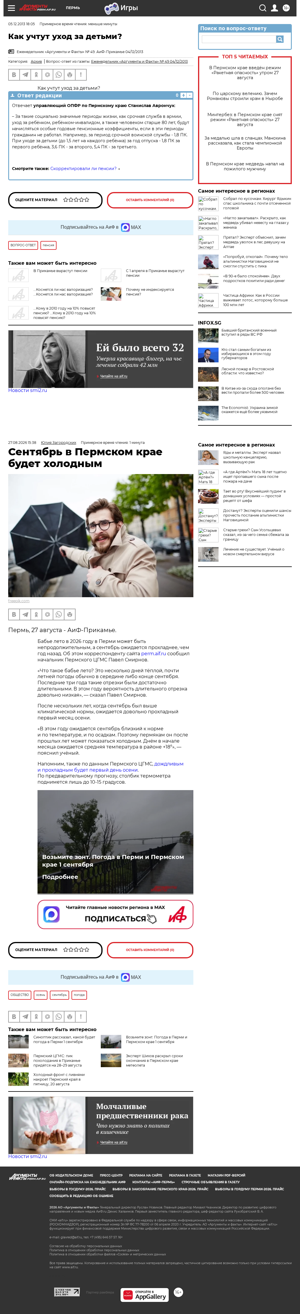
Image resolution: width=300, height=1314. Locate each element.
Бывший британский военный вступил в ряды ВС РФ (249, 332)
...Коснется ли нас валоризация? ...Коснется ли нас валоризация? (63, 291)
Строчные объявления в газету (211, 1182)
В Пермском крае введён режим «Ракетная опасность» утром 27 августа (245, 72)
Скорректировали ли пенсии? (83, 168)
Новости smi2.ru (27, 390)
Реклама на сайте (145, 1175)
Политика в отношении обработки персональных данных (94, 1250)
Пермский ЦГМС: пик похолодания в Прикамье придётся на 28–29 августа (57, 1060)
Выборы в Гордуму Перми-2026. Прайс (249, 1189)
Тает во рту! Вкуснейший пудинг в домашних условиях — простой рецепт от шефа (254, 496)
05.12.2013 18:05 (21, 24)
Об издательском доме (71, 1175)
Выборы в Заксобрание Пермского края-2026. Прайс (160, 1189)
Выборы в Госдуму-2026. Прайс (78, 1189)
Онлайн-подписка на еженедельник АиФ (88, 1182)
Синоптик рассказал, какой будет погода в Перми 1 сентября (64, 1039)
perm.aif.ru (153, 653)
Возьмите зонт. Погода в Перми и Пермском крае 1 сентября (113, 860)
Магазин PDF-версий (226, 1175)
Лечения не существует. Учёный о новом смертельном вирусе (253, 551)
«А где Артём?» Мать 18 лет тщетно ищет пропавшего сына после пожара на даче (255, 476)
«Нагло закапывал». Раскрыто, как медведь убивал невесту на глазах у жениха (256, 223)
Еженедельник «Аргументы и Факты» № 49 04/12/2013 (139, 61)
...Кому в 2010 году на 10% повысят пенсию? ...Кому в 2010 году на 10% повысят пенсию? (64, 313)
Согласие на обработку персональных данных (86, 1246)
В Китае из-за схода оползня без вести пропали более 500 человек (252, 390)
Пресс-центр (111, 1175)
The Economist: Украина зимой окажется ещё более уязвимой (249, 410)
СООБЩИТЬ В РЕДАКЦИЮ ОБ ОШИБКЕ (81, 1196)
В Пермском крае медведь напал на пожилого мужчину (245, 167)
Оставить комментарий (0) (150, 200)
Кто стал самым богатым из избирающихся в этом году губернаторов (246, 354)
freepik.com (19, 601)
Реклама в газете (185, 1175)
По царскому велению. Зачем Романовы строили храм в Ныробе (245, 96)
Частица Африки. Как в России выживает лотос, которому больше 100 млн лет (255, 300)
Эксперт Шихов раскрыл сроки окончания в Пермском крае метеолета (154, 1060)
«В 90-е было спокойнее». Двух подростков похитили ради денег (254, 278)
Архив (36, 61)
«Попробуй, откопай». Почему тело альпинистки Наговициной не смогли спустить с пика (255, 261)
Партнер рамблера (100, 1292)
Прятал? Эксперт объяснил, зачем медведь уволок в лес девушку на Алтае (254, 242)
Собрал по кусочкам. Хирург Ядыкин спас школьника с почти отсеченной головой (257, 203)
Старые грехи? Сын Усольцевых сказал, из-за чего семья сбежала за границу (256, 534)
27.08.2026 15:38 (22, 442)
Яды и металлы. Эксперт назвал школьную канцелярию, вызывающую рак (252, 457)
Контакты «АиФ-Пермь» (153, 1182)
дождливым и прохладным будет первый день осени (111, 767)
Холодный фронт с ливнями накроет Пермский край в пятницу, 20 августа (59, 1079)
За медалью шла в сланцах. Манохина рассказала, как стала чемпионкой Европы (245, 143)
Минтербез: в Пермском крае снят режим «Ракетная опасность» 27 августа (244, 119)
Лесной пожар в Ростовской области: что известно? (247, 371)
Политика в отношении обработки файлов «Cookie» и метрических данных (108, 1254)
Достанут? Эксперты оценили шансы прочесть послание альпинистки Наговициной (257, 515)
